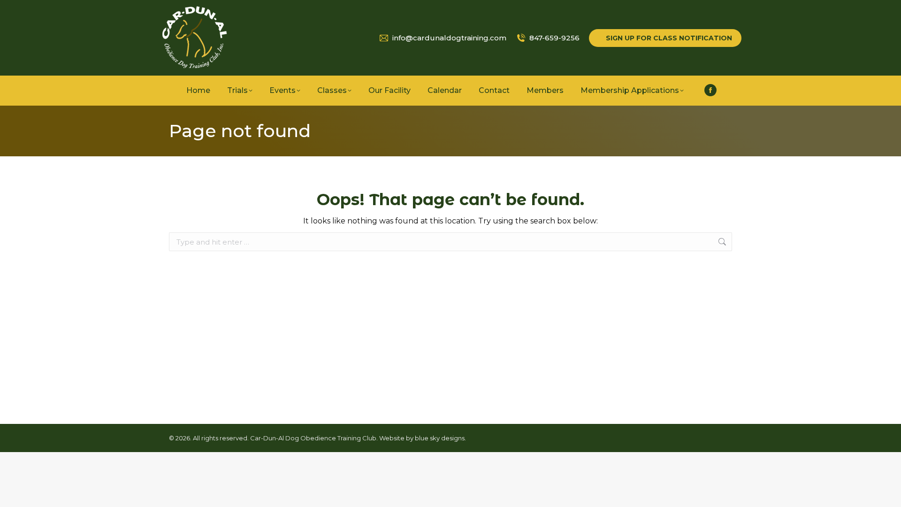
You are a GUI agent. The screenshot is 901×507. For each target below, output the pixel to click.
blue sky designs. (440, 438)
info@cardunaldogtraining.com (449, 37)
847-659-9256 (554, 37)
